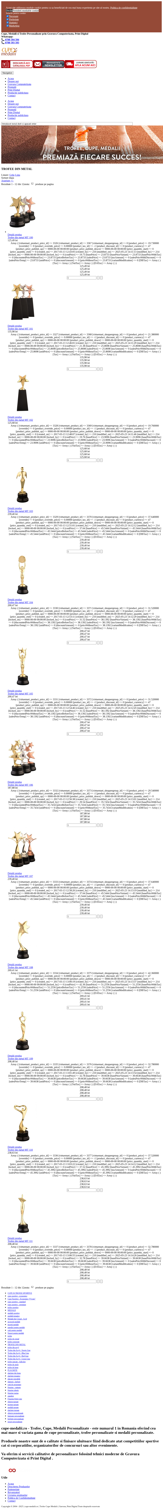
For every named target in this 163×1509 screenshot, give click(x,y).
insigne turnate (13, 1404)
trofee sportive (13, 1307)
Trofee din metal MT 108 (20, 967)
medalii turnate (13, 1407)
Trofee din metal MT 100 (20, 237)
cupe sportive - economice (17, 1296)
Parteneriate (13, 1489)
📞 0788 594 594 (10, 39)
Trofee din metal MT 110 (20, 1149)
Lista (17, 175)
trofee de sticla (13, 1364)
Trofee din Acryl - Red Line (18, 1356)
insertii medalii (13, 1325)
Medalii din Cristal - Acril (17, 1319)
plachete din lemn (14, 1373)
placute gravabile (14, 1379)
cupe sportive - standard (17, 1302)
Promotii (12, 87)
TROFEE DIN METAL (17, 1345)
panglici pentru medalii (16, 1327)
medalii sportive (14, 1313)
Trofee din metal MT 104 (20, 602)
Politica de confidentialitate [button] (123, 7)
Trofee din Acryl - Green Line (19, 1359)
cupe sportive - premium (17, 1305)
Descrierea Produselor (19, 1486)
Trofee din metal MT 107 (20, 876)
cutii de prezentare (14, 1384)
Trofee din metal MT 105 (20, 693)
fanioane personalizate (16, 1416)
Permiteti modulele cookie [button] (26, 10)
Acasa (11, 78)
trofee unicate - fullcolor (17, 1362)
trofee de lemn (13, 1367)
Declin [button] (9, 10)
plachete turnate (13, 1410)
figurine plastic (13, 1390)
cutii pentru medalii (15, 1330)
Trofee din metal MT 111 (20, 1241)
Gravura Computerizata (19, 84)
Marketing (14, 25)
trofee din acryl (13, 1347)
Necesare (13, 16)
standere (11, 1396)
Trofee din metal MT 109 (20, 1058)
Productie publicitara (18, 92)
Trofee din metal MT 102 (20, 420)
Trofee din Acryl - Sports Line (19, 1350)
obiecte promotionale (15, 1413)
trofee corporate (13, 1342)
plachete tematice (14, 1376)
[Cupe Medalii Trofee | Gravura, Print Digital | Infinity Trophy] (9, 53)
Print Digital (14, 90)
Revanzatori (14, 1492)
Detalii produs (15, 234)
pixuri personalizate (15, 1422)
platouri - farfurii (14, 1382)
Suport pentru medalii (16, 1333)
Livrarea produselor (17, 1495)
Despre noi (13, 81)
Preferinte (14, 19)
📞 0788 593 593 (10, 42)
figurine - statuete (14, 1387)
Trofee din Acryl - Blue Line (18, 1353)
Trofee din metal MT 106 (20, 785)
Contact (11, 95)
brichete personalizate (16, 1419)
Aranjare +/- (7, 180)
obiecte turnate (13, 1402)
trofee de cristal (13, 1339)
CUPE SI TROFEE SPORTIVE (20, 1293)
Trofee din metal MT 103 (20, 511)
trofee (10, 1336)
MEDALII (12, 1310)
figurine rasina (13, 1393)
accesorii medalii (14, 1322)
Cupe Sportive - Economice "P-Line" (21, 1299)
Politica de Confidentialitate (21, 1498)
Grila (11, 175)
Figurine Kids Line (15, 1399)
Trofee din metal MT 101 (20, 328)
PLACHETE (12, 1370)
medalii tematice (14, 1316)
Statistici (13, 22)
